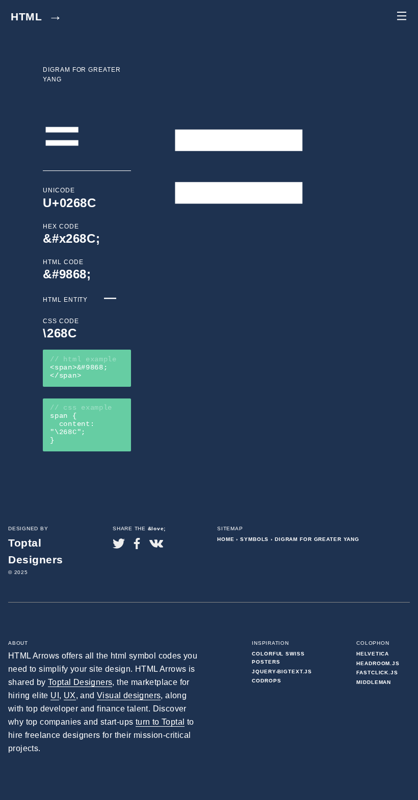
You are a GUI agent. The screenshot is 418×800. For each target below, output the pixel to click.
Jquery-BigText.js (282, 671)
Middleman (373, 682)
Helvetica (372, 653)
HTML (37, 16)
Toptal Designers (80, 682)
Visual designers (129, 695)
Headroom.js (378, 663)
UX (70, 695)
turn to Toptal (160, 722)
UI (54, 695)
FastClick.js (377, 672)
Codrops (266, 680)
